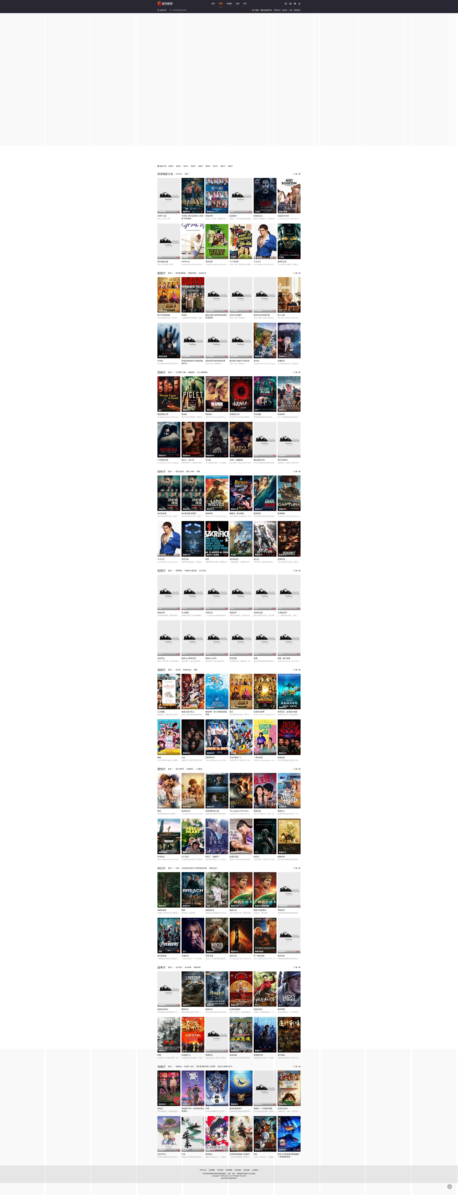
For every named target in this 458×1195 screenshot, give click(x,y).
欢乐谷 (178, 670)
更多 (187, 174)
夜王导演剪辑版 (163, 315)
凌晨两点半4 (234, 414)
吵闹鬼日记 (258, 216)
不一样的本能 (259, 956)
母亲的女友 (187, 670)
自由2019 (202, 273)
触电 (159, 757)
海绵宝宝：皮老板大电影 (287, 712)
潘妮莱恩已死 (162, 414)
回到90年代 (210, 757)
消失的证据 (258, 613)
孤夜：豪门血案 (284, 658)
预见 (159, 811)
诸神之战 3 (213, 868)
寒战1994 (209, 216)
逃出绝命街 (234, 559)
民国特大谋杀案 (190, 571)
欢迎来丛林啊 (259, 712)
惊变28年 (281, 956)
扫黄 (198, 471)
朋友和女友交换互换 (262, 315)
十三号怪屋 (234, 262)
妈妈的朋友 (192, 273)
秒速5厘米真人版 (212, 811)
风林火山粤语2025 (189, 658)
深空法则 (185, 559)
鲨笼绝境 (257, 513)
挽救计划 (233, 910)
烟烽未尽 (209, 1009)
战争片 (222, 166)
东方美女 (179, 967)
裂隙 (183, 910)
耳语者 (160, 361)
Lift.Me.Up (186, 262)
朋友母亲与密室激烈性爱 (215, 361)
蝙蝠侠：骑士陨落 (237, 513)
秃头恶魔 (257, 414)
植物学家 (281, 857)
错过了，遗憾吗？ (213, 857)
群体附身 (281, 414)
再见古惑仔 (180, 471)
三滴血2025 (282, 613)
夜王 (231, 712)
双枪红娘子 (258, 1009)
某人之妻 (281, 315)
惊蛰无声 (233, 613)
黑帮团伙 (179, 571)
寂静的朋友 (161, 910)
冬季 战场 (209, 956)
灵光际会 (161, 857)
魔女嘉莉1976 (259, 460)
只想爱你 (189, 769)
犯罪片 (193, 166)
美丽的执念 (210, 910)
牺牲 (207, 559)
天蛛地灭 (281, 910)
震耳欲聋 (233, 658)
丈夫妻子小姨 (181, 372)
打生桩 (208, 460)
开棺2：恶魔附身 (236, 460)
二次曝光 (199, 769)
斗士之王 (257, 262)
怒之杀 (256, 559)
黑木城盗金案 (162, 262)
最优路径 (233, 216)
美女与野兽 (180, 769)
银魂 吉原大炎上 (188, 712)
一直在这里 (258, 757)
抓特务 (184, 315)
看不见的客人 (283, 460)
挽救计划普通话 (260, 910)
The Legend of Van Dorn (239, 811)
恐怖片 (178, 166)
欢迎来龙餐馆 (235, 1009)
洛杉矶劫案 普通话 (189, 513)
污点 (183, 757)
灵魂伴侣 (185, 956)
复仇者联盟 (161, 956)
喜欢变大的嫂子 (236, 315)
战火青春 (188, 967)
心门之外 (185, 857)
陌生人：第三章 (188, 460)
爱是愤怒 (257, 811)
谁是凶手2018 (283, 216)
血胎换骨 (191, 372)
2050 (177, 868)
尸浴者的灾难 (162, 460)
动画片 (230, 166)
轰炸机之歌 (282, 262)
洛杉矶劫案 (161, 513)
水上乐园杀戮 (202, 372)
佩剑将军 (197, 967)
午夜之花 (209, 613)
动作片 (185, 166)
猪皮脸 (184, 414)
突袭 (255, 658)
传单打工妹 (161, 216)
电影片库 (161, 166)
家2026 (256, 361)
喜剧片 (200, 166)
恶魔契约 (281, 361)
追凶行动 (161, 658)
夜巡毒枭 (281, 513)
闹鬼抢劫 (281, 757)
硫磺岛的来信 (162, 1009)
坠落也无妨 (234, 857)
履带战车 (185, 1009)
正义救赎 (185, 613)
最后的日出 (186, 811)
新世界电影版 (181, 273)
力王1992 (202, 571)
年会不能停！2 (235, 757)
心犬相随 (161, 712)
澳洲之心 (281, 811)
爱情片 (208, 166)
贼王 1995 (190, 471)
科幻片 (215, 166)
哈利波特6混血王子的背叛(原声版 (194, 868)
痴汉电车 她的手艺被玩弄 (240, 361)
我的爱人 (209, 414)
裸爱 (195, 670)
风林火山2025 (211, 658)
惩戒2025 (281, 559)
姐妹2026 (161, 613)
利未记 (256, 857)
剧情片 (171, 166)
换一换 (297, 174)
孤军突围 (281, 1009)
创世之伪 (233, 956)
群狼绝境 (209, 513)
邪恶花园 (209, 262)
